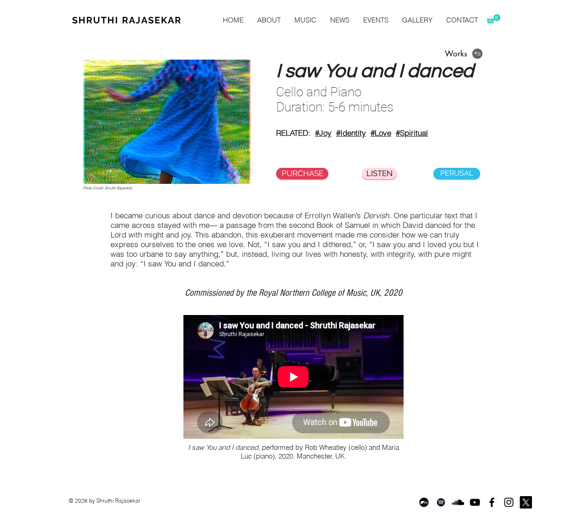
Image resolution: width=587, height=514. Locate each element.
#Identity (351, 133)
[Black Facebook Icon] (492, 502)
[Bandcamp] (424, 502)
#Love (381, 133)
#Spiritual (412, 133)
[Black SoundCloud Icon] (458, 502)
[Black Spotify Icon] (441, 502)
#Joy (323, 133)
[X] (526, 502)
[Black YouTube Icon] (475, 502)
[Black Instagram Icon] (509, 502)
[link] (493, 18)
